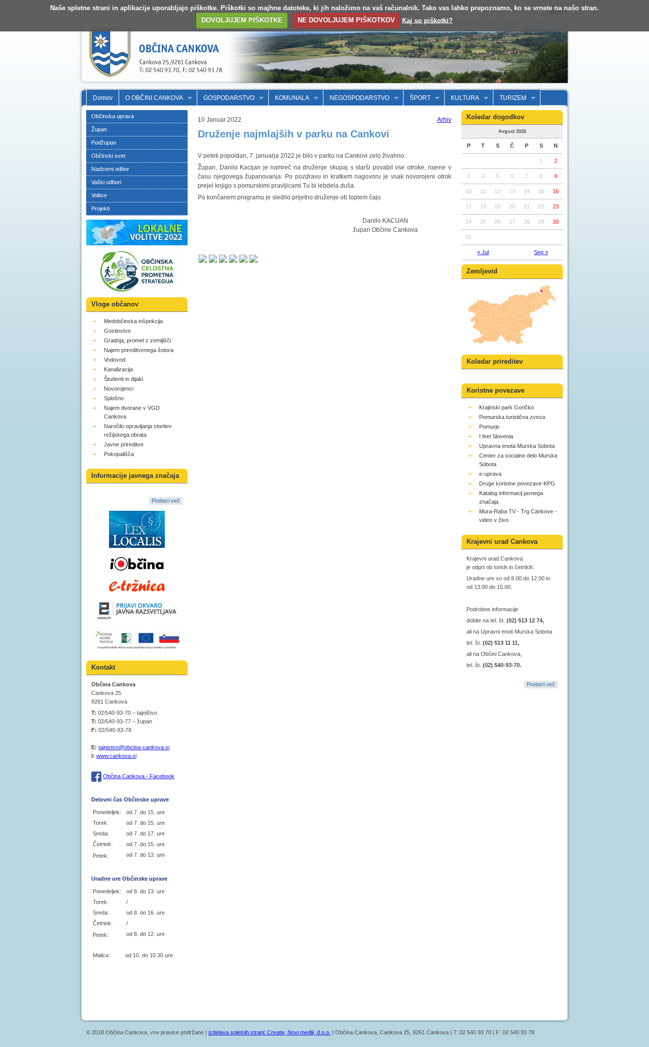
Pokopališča (119, 454)
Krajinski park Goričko (506, 407)
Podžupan (103, 142)
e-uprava (490, 474)
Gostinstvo (117, 331)
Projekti (100, 208)
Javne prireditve (123, 444)
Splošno (114, 398)
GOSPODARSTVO (226, 98)
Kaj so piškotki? (427, 20)
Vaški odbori (106, 182)
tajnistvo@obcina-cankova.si (133, 747)
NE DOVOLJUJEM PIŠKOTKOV (346, 20)
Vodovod (114, 360)
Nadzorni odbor (110, 169)
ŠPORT (417, 98)
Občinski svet (108, 156)
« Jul (483, 252)
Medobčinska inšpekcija (133, 321)
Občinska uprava (112, 116)
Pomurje (489, 427)
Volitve (99, 195)
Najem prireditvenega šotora (138, 350)
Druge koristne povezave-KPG (517, 483)
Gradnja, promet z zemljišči (137, 340)
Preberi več (166, 501)
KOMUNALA (289, 98)
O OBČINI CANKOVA (151, 98)
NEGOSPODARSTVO (356, 98)
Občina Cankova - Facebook (138, 776)
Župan (99, 129)
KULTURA (462, 98)
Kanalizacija (118, 369)
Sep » (541, 252)
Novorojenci (118, 389)
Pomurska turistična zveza (512, 417)
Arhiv (444, 119)
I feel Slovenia (496, 436)
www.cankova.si (116, 756)
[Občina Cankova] (152, 85)
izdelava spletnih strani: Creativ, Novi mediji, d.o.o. (269, 1032)
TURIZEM (509, 98)
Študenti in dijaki (123, 379)
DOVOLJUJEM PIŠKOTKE (241, 20)
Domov (103, 97)
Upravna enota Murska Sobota (517, 446)
